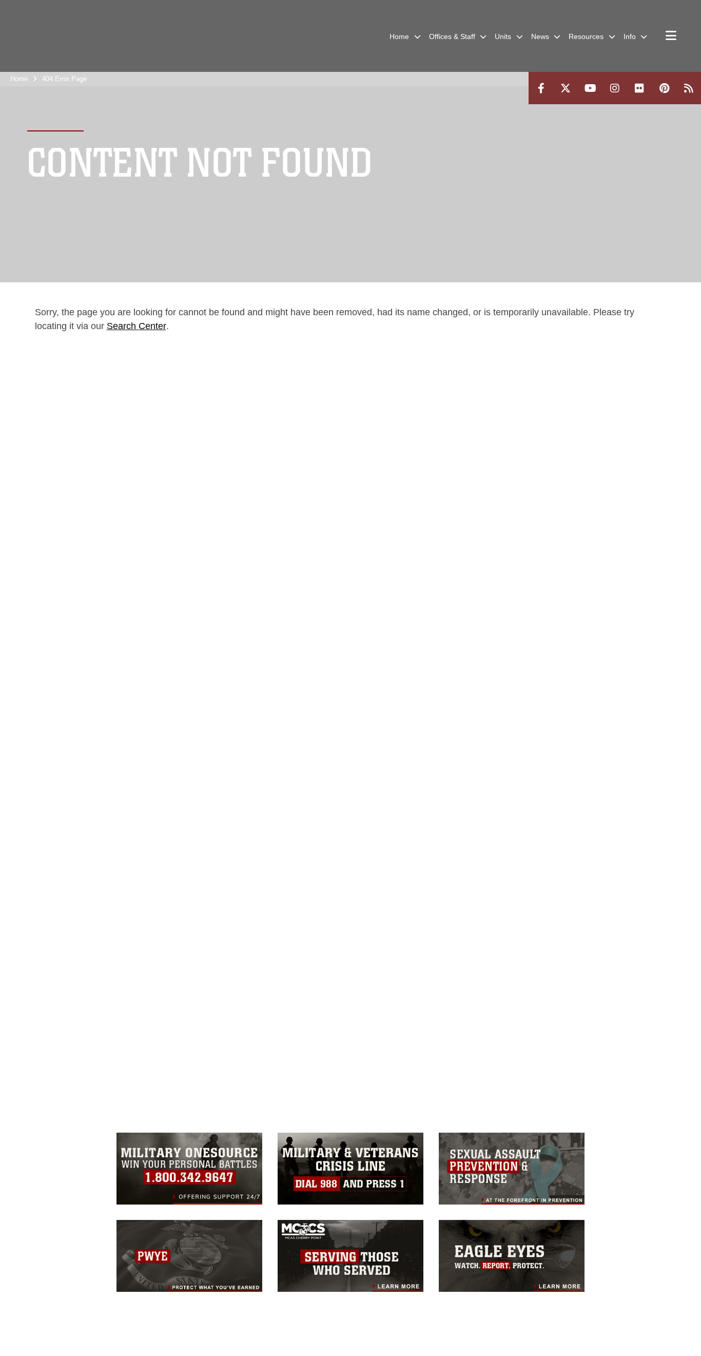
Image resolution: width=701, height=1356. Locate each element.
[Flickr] (639, 88)
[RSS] (688, 88)
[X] (565, 88)
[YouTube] (590, 88)
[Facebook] (541, 88)
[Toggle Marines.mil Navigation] (671, 36)
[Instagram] (614, 88)
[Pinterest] (664, 88)
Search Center (136, 326)
